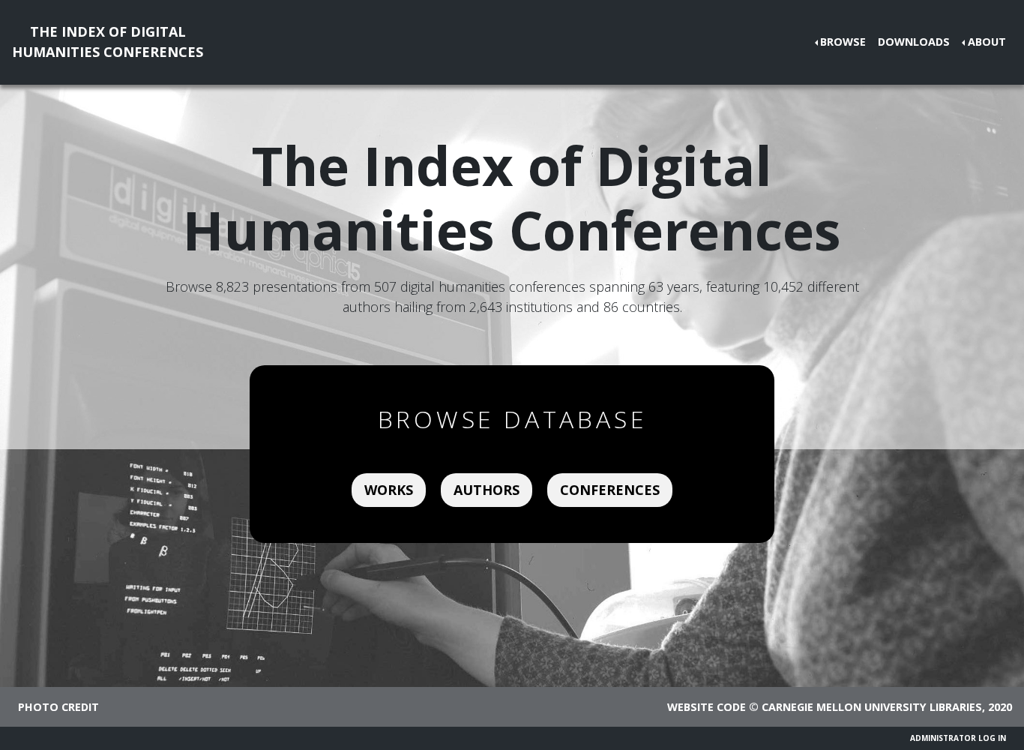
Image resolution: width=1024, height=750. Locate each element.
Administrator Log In (958, 738)
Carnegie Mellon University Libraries (872, 707)
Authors (486, 490)
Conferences (610, 490)
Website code (706, 707)
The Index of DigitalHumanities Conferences (107, 41)
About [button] (987, 41)
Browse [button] (843, 41)
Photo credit (58, 707)
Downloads (914, 41)
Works (388, 490)
